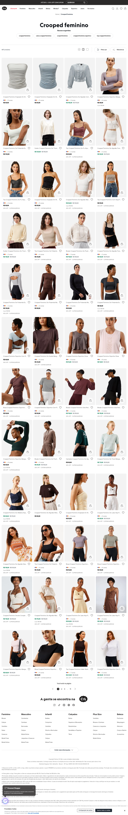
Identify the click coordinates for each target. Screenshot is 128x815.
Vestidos (4, 726)
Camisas (24, 722)
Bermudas (24, 726)
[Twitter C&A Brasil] (69, 705)
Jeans (82, 8)
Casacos (4, 734)
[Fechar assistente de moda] (33, 788)
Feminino (23, 8)
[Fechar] (124, 810)
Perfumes (120, 718)
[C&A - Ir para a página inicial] (4, 8)
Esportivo (74, 8)
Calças (4, 722)
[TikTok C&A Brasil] (59, 705)
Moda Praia (5, 738)
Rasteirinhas (72, 726)
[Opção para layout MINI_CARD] (79, 49)
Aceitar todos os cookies (103, 810)
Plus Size (97, 714)
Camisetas (24, 718)
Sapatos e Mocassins (75, 722)
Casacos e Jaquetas (99, 726)
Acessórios (120, 734)
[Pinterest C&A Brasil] (64, 705)
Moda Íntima (5, 742)
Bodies (47, 718)
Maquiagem (120, 722)
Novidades (91, 8)
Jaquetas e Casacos (27, 738)
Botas (70, 718)
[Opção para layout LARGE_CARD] (87, 49)
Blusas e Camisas (98, 722)
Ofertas (12, 8)
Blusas (4, 718)
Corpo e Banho (121, 730)
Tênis (70, 734)
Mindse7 (56, 8)
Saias (3, 730)
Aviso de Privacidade (33, 813)
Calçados (65, 8)
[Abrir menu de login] (117, 8)
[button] (113, 8)
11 (70, 689)
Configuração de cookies (85, 810)
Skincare (120, 726)
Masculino (32, 8)
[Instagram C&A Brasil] (54, 705)
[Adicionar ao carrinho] (28, 90)
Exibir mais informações (62, 750)
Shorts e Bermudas (51, 730)
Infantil (40, 8)
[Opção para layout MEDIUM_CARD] (83, 49)
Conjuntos (48, 722)
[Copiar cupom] (84, 2)
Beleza (48, 8)
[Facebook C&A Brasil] (73, 705)
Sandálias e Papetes (74, 730)
